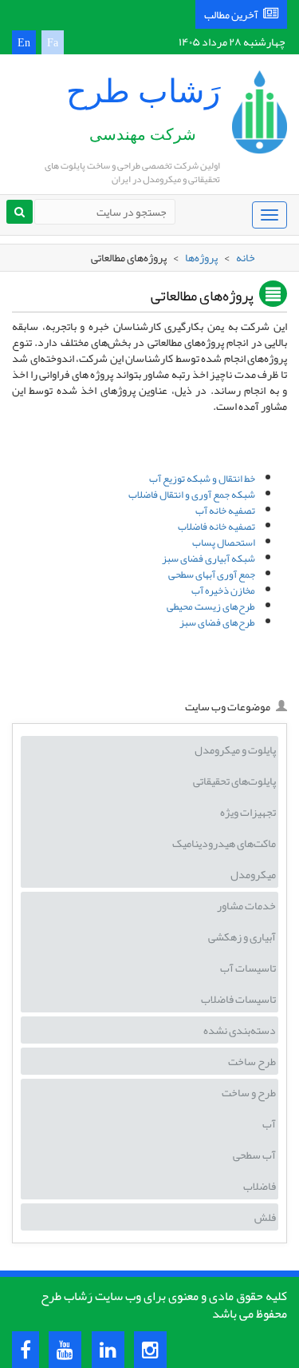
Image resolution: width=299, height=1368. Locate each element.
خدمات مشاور (246, 905)
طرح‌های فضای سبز (217, 622)
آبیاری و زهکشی (242, 936)
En (24, 42)
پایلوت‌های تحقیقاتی (234, 781)
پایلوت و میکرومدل (235, 749)
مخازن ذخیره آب (223, 590)
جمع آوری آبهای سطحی (211, 574)
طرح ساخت (252, 1061)
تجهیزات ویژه (248, 812)
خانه (245, 257)
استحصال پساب (223, 542)
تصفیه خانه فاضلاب (216, 526)
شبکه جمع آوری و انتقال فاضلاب (191, 494)
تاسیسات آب (248, 967)
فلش (265, 1217)
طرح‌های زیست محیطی (211, 606)
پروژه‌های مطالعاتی (202, 296)
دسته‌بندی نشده (239, 1030)
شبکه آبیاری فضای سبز (208, 558)
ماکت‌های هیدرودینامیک (224, 843)
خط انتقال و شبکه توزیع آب (202, 478)
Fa (52, 42)
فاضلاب (259, 1186)
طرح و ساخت (249, 1092)
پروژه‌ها (201, 257)
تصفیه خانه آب (225, 510)
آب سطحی (254, 1154)
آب (269, 1123)
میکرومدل (253, 874)
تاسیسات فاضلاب (238, 999)
